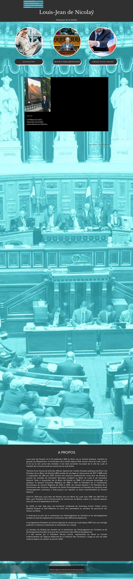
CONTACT (28, 7)
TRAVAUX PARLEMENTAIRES (33, 5)
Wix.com (75, 574)
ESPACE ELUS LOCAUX (31, 3)
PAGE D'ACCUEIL (30, 1)
